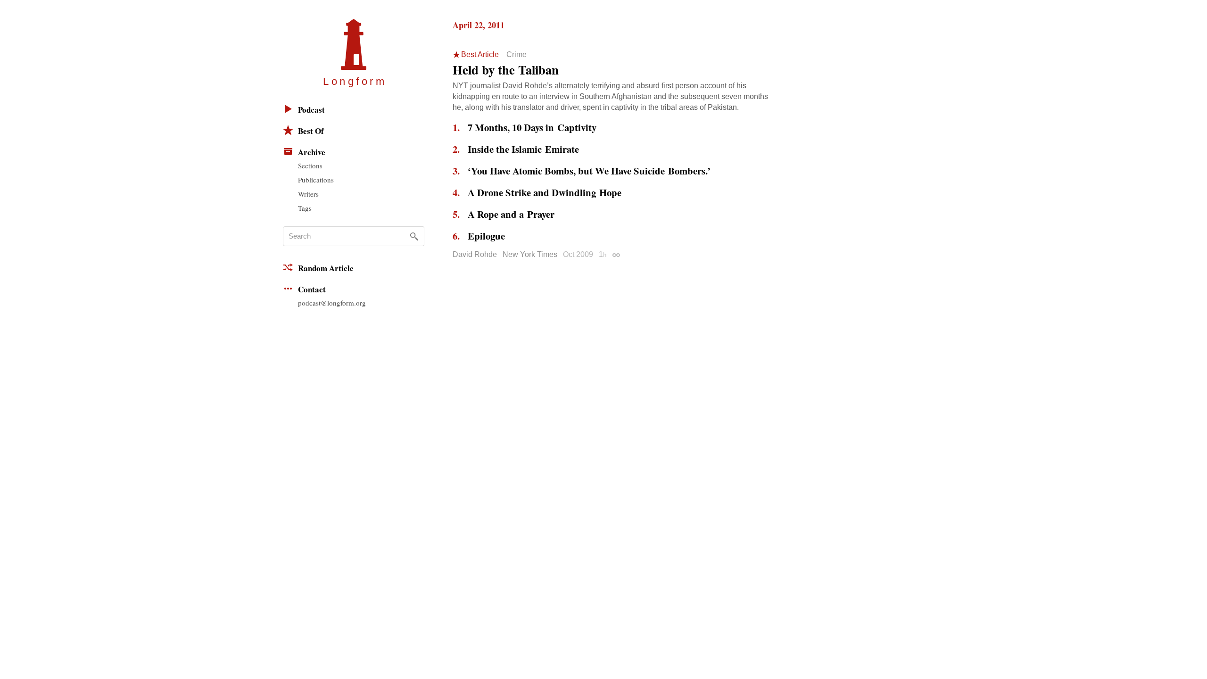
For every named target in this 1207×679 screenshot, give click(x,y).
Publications (316, 179)
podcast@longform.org (332, 302)
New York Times (530, 254)
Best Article (480, 54)
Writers (308, 194)
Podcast (311, 110)
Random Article (326, 268)
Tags (305, 208)
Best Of (311, 131)
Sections (310, 165)
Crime (516, 54)
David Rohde (475, 254)
